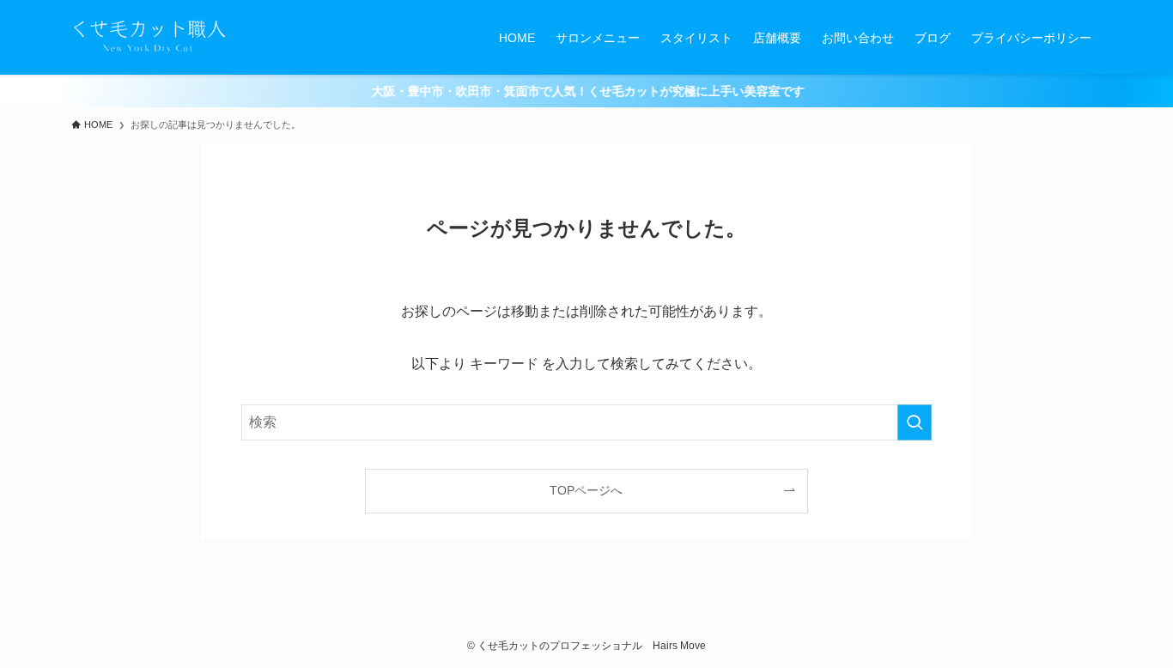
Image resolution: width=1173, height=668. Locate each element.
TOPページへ (586, 490)
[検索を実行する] (914, 422)
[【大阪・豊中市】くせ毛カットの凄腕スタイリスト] (149, 37)
